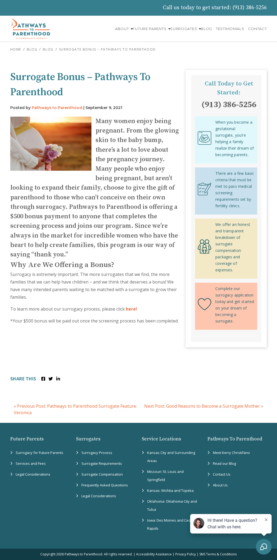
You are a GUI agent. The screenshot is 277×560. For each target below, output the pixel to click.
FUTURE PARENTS (149, 29)
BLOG (206, 29)
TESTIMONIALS (230, 29)
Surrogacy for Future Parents (39, 452)
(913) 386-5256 (249, 7)
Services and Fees (31, 463)
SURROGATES (183, 29)
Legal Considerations (33, 474)
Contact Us (221, 474)
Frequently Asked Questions (104, 485)
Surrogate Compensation (102, 474)
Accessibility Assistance (154, 554)
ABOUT (122, 29)
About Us (220, 485)
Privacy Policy (185, 554)
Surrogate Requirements (101, 463)
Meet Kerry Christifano (231, 452)
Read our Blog (224, 463)
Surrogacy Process (96, 452)
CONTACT (257, 29)
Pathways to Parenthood (57, 107)
